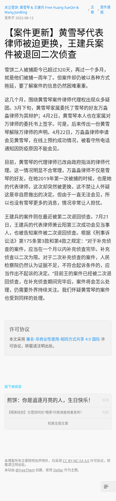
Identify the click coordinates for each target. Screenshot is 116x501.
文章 (92, 10)
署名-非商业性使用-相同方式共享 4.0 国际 (63, 339)
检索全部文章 (58, 423)
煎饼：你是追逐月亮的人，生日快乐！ (58, 400)
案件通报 (105, 10)
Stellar (58, 470)
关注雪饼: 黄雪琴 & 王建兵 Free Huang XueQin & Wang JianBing (42, 10)
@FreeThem (25, 470)
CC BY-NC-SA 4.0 (76, 460)
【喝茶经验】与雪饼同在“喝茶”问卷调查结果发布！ (58, 412)
